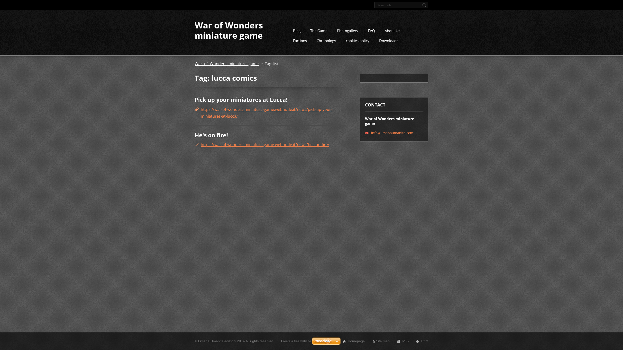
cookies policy (357, 40)
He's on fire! (211, 135)
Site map (383, 341)
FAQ (371, 30)
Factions (300, 40)
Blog (297, 30)
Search (424, 5)
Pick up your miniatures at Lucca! (241, 100)
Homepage (356, 341)
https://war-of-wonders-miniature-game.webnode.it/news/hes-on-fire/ (265, 144)
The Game (318, 30)
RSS (405, 341)
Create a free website (296, 341)
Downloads (388, 40)
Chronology (326, 40)
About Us (392, 30)
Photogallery (347, 30)
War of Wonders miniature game (227, 63)
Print (424, 341)
